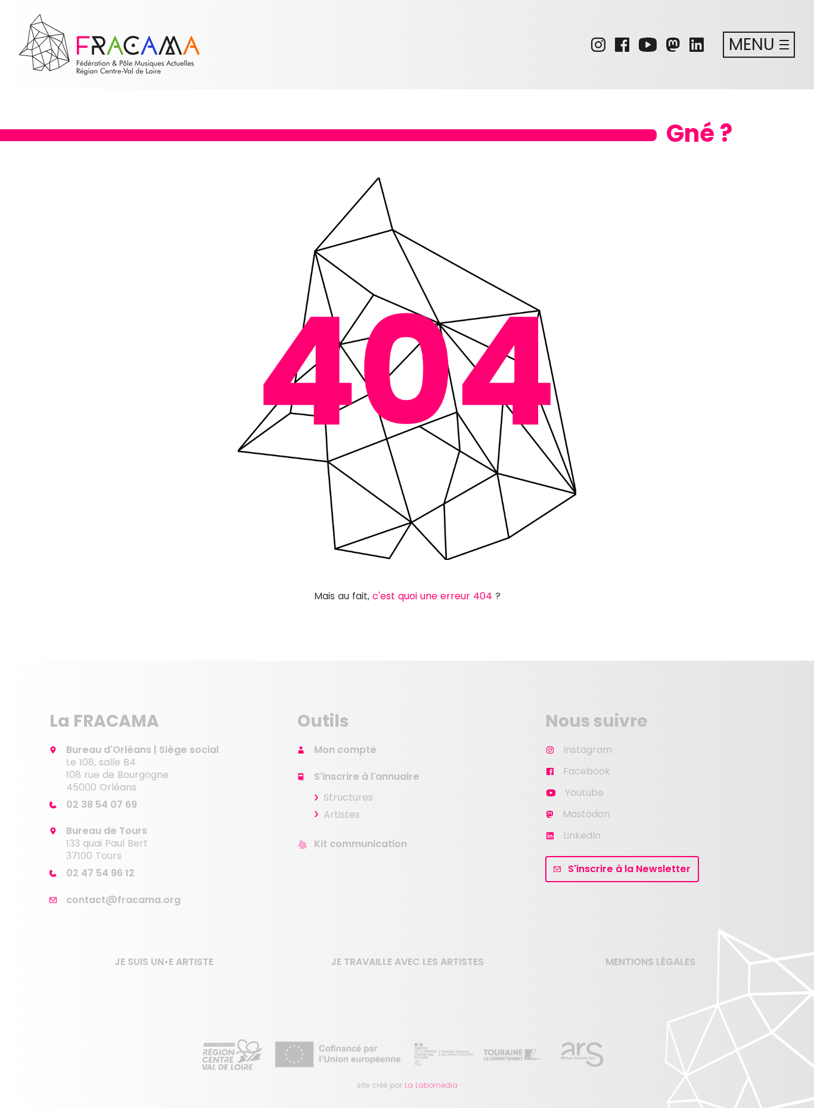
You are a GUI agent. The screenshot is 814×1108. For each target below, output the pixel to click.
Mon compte (345, 750)
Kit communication (360, 844)
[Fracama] (109, 44)
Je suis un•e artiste (163, 962)
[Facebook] (622, 45)
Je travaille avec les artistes (407, 962)
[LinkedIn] (696, 45)
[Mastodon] (673, 45)
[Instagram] (598, 45)
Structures (348, 797)
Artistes (342, 814)
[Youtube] (648, 45)
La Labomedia (431, 1085)
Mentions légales (650, 962)
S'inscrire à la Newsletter (629, 869)
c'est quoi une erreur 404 (432, 596)
